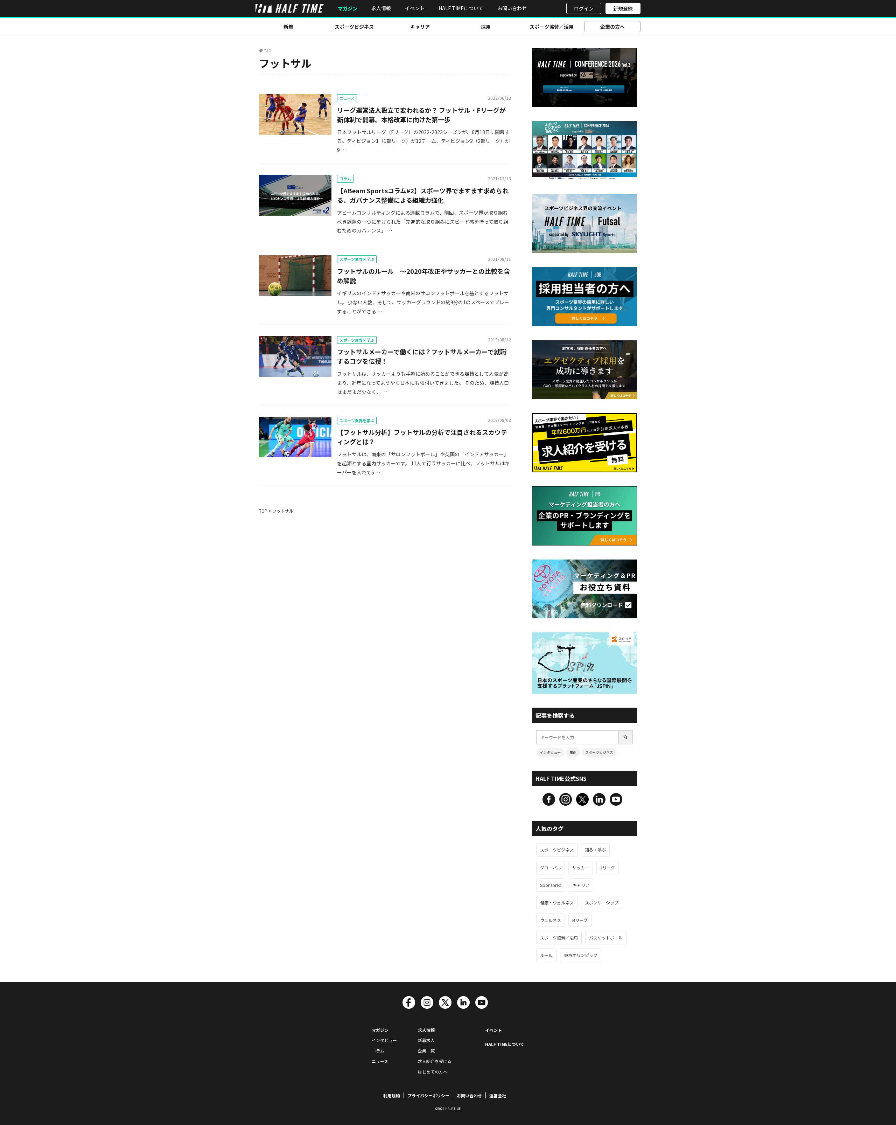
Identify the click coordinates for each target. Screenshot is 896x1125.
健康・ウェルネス (557, 902)
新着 (288, 26)
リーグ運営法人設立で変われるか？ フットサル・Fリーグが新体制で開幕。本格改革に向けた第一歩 (421, 114)
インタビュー (550, 752)
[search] (626, 737)
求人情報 (381, 8)
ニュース (347, 98)
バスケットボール (606, 937)
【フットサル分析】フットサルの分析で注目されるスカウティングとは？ (422, 437)
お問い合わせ (512, 8)
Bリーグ (580, 920)
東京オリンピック (580, 955)
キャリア (420, 26)
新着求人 (426, 1040)
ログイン (584, 8)
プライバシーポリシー (428, 1095)
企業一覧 (426, 1051)
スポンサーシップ (601, 902)
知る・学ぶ (595, 850)
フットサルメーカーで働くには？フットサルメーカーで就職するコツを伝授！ (421, 356)
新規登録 (623, 8)
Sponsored (550, 885)
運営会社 (497, 1095)
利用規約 (391, 1095)
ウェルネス (550, 920)
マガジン (347, 8)
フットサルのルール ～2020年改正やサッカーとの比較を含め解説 (423, 275)
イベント (415, 8)
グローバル (550, 867)
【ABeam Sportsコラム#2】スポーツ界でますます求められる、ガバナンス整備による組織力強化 (423, 195)
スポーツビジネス (354, 26)
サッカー (580, 867)
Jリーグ (607, 867)
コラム (345, 178)
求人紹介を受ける (434, 1061)
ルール (546, 955)
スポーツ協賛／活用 (552, 26)
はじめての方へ (432, 1072)
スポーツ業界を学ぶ (357, 259)
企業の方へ (612, 26)
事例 (572, 752)
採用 (486, 26)
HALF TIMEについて (461, 8)
